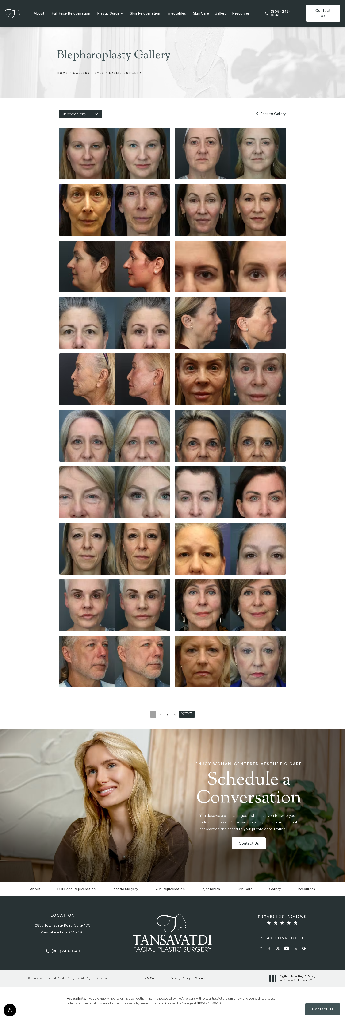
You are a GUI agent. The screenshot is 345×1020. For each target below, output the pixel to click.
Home (62, 73)
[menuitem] (260, 948)
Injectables (176, 13)
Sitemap (201, 978)
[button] (10, 1010)
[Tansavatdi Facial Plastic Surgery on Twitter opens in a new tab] (278, 948)
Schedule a (249, 785)
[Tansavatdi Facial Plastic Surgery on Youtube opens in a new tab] (287, 948)
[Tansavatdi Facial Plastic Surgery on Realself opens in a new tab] (295, 948)
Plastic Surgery (110, 13)
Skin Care (201, 13)
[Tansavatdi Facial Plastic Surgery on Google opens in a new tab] (304, 948)
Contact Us (323, 13)
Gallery (220, 13)
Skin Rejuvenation (145, 13)
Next (186, 714)
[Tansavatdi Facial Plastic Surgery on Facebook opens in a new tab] (269, 948)
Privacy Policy (180, 978)
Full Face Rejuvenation (71, 13)
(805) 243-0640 (209, 1003)
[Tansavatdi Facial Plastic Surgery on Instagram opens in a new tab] (260, 948)
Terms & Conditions (151, 978)
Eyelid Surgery (125, 73)
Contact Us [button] (322, 1009)
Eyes (99, 73)
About (39, 13)
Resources (241, 13)
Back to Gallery (272, 114)
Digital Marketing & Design (298, 978)
